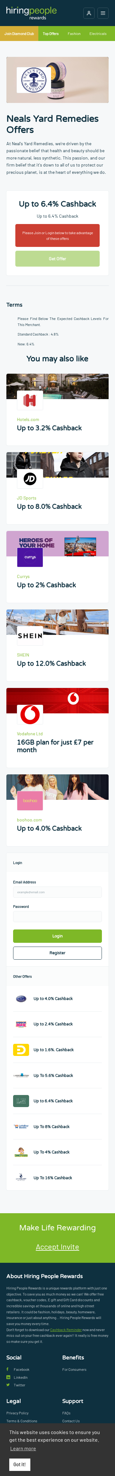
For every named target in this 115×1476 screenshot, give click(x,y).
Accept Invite (57, 1246)
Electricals (98, 33)
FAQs (66, 1413)
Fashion (74, 33)
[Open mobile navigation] (103, 13)
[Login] (89, 13)
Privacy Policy (17, 1413)
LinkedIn (20, 1377)
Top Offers (51, 33)
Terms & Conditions (21, 1420)
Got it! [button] (19, 1464)
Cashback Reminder (66, 1329)
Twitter (19, 1385)
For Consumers (74, 1369)
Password (21, 906)
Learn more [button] (23, 1448)
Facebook (21, 1369)
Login (57, 936)
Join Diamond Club (19, 33)
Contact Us (71, 1420)
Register (57, 953)
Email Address (24, 882)
